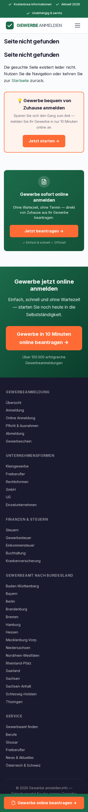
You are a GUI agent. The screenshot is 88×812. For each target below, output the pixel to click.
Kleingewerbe (17, 466)
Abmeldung (15, 433)
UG (8, 497)
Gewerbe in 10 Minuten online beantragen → (44, 338)
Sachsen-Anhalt (18, 686)
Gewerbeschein (19, 441)
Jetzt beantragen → (44, 231)
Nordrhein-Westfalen (22, 655)
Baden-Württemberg (22, 586)
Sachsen (13, 678)
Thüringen (14, 702)
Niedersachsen (18, 648)
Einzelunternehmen (21, 505)
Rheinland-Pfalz (18, 663)
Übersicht (13, 403)
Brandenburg (16, 609)
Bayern (11, 593)
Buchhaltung (16, 553)
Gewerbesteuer (18, 538)
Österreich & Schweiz (23, 765)
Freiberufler (15, 474)
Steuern (12, 530)
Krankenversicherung (23, 561)
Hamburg (13, 625)
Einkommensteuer (20, 545)
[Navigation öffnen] (77, 25)
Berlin (10, 601)
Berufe (11, 734)
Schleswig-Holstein (21, 694)
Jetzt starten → (44, 141)
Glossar (12, 742)
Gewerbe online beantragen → (47, 802)
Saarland (13, 671)
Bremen (12, 617)
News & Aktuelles (20, 757)
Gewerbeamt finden (22, 727)
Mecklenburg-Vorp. (21, 640)
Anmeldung (15, 410)
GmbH (11, 489)
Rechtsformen (17, 482)
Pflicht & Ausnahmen (22, 426)
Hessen (12, 632)
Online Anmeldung (20, 418)
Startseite (20, 80)
